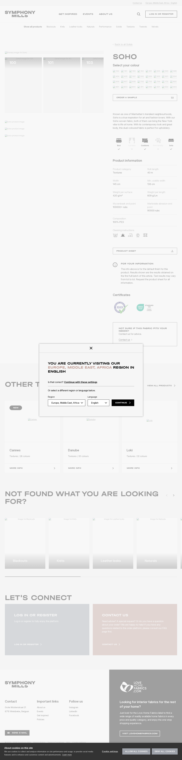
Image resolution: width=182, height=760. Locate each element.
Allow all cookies (136, 751)
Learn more (67, 755)
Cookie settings (110, 751)
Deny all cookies (165, 751)
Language (92, 397)
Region (51, 397)
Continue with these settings (80, 382)
